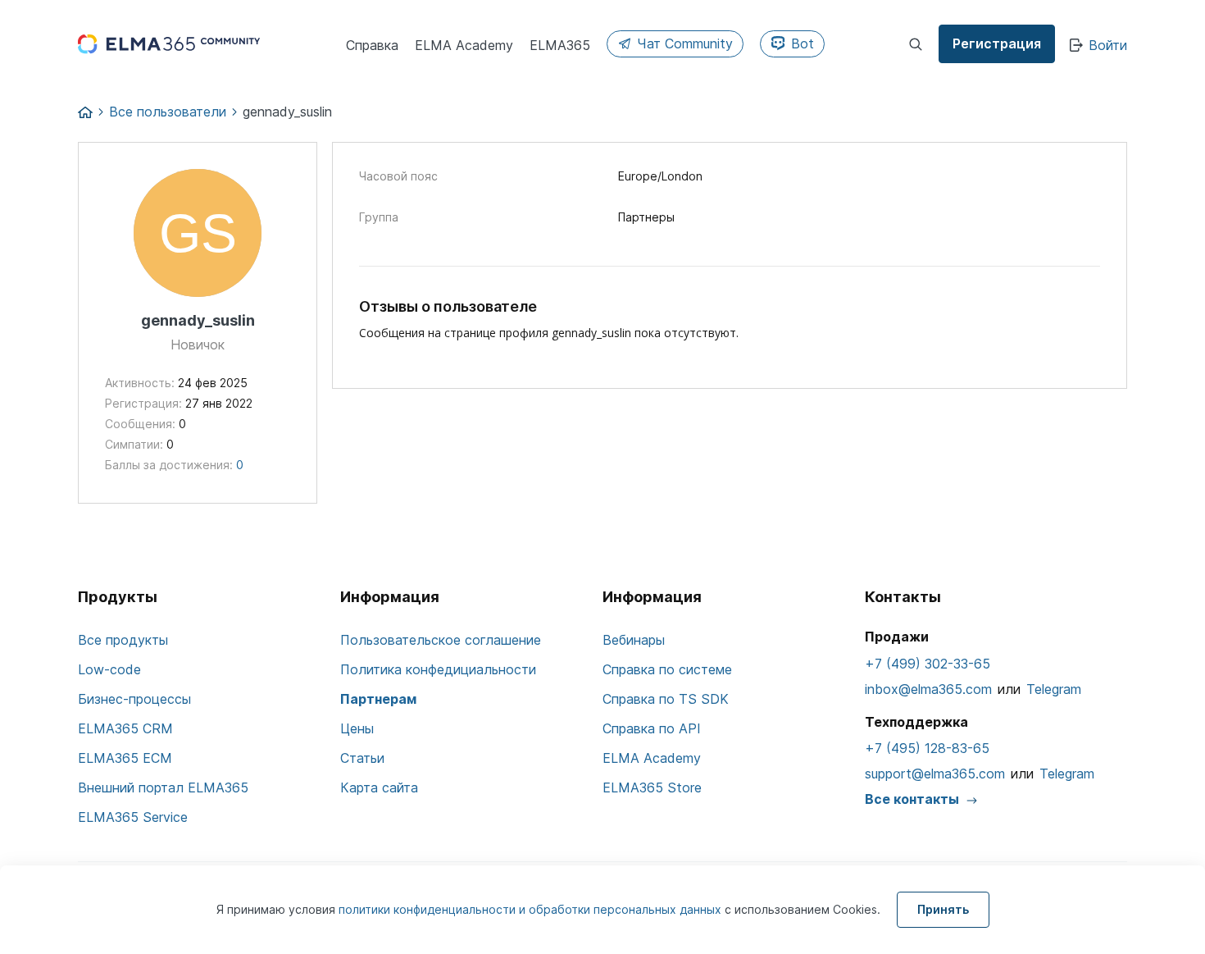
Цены (357, 728)
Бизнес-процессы (134, 699)
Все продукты (123, 640)
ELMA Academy (651, 758)
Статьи (362, 758)
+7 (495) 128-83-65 (927, 748)
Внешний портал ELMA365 (163, 787)
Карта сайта (379, 787)
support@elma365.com (935, 773)
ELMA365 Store (652, 787)
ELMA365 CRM (125, 728)
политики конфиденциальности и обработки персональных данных (532, 909)
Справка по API (651, 728)
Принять (943, 909)
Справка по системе (667, 669)
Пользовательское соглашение (440, 640)
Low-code (109, 669)
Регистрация (997, 43)
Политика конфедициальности (438, 669)
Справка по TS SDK (665, 699)
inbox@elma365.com (928, 689)
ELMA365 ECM (125, 758)
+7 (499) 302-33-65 (927, 663)
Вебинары (633, 640)
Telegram (1053, 689)
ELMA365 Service (133, 817)
